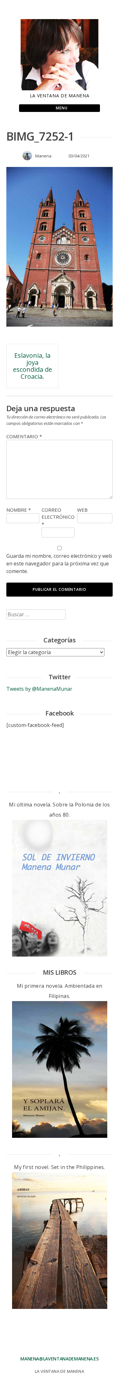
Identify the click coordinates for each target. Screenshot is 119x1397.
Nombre (18, 510)
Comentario (24, 436)
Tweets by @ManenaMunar (39, 688)
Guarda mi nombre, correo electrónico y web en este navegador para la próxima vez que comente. (59, 563)
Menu (61, 108)
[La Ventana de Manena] (59, 88)
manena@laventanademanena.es (59, 1359)
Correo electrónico (58, 517)
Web (82, 510)
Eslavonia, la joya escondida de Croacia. (32, 366)
